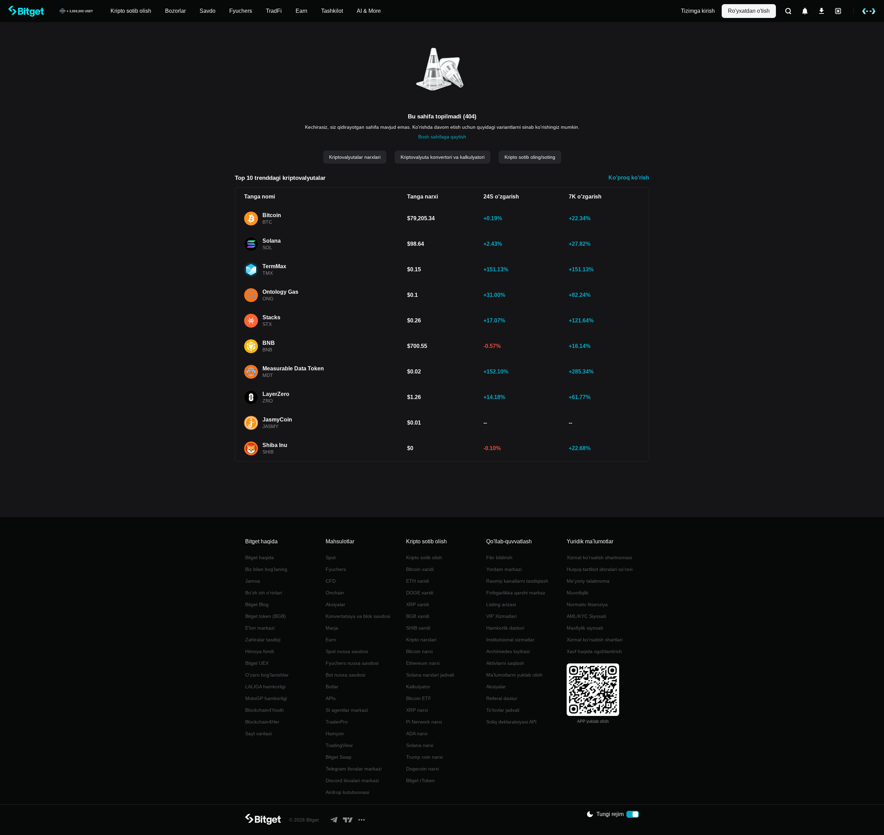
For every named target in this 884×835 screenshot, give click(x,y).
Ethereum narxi (423, 663)
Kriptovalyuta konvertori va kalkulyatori (442, 157)
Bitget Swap (339, 757)
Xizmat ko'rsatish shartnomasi (599, 557)
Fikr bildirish (499, 557)
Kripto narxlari (421, 639)
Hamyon (335, 733)
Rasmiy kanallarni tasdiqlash (517, 581)
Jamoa (252, 581)
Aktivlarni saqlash (505, 663)
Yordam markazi (504, 569)
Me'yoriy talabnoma (588, 581)
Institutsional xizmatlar (510, 639)
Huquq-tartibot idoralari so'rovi (600, 569)
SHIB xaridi (418, 628)
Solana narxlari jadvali (430, 675)
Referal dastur (501, 698)
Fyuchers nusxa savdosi (352, 663)
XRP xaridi (417, 604)
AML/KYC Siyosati (586, 616)
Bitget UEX (257, 663)
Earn (331, 639)
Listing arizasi (501, 604)
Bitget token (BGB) (265, 616)
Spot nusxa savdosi (347, 651)
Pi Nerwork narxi (424, 722)
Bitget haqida (259, 557)
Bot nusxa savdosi (345, 675)
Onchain (335, 592)
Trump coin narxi (424, 757)
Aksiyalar (335, 604)
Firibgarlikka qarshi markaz (515, 592)
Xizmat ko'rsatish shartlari (595, 639)
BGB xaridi (417, 616)
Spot (331, 557)
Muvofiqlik (577, 592)
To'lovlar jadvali (502, 710)
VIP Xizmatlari (501, 616)
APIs (331, 698)
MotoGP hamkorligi (266, 698)
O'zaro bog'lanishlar (267, 675)
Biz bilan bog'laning (266, 569)
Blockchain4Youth (264, 710)
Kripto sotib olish (424, 557)
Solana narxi (419, 745)
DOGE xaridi (419, 592)
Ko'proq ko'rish (628, 178)
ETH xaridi (417, 581)
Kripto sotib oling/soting (530, 157)
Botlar (332, 686)
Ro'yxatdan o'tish (749, 11)
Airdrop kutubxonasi (347, 792)
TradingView (339, 745)
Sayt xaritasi (258, 733)
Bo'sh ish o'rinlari (263, 592)
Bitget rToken (420, 780)
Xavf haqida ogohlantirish (594, 651)
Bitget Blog (257, 604)
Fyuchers (336, 569)
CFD (331, 581)
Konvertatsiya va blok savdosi (358, 616)
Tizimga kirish (698, 11)
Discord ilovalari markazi (352, 780)
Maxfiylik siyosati (585, 628)
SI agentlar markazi (347, 710)
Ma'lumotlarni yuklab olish (514, 675)
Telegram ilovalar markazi (354, 768)
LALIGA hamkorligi (265, 686)
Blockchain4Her (262, 722)
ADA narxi (416, 733)
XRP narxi (417, 710)
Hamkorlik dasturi (505, 628)
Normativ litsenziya (587, 604)
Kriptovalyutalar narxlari (355, 157)
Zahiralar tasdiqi (262, 639)
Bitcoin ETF (418, 698)
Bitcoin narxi (419, 651)
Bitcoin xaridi (420, 569)
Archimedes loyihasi (508, 651)
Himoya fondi (259, 651)
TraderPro (337, 722)
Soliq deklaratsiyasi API (511, 722)
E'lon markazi (260, 628)
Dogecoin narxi (422, 768)
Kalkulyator (418, 686)
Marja (332, 628)
